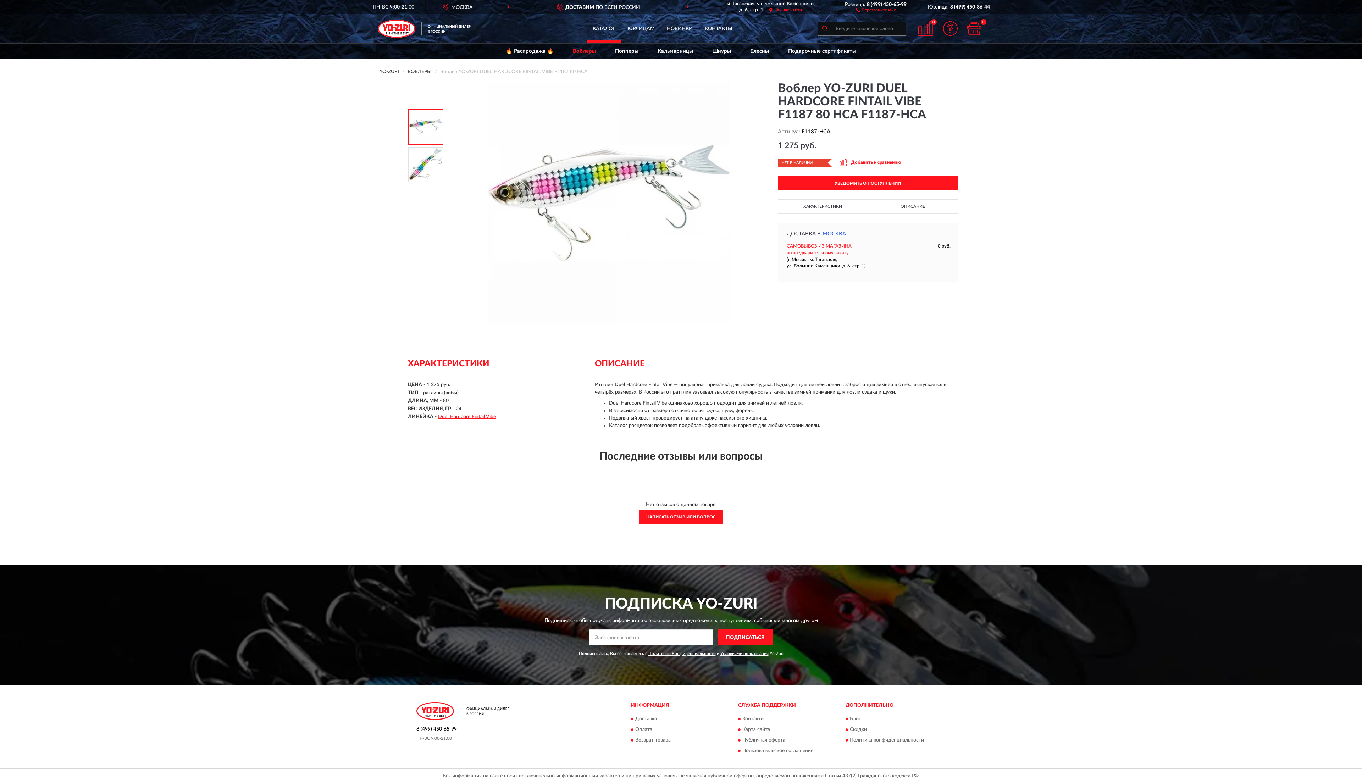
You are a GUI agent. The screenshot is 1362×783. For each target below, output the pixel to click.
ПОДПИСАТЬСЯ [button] (745, 637)
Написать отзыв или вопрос (681, 517)
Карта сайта (756, 729)
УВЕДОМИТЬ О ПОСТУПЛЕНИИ (868, 183)
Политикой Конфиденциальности (682, 653)
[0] (974, 28)
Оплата (643, 729)
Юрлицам (641, 28)
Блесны (759, 51)
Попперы (626, 51)
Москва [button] (834, 234)
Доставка (646, 719)
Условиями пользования (744, 653)
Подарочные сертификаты (822, 51)
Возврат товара (653, 740)
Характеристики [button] (822, 206)
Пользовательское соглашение (777, 751)
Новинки (680, 28)
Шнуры (721, 51)
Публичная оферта (763, 740)
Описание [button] (913, 206)
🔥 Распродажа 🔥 (530, 51)
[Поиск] (825, 29)
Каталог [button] (604, 28)
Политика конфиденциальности (887, 740)
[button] (876, 9)
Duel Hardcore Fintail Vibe (467, 416)
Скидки (858, 729)
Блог (855, 719)
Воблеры (584, 51)
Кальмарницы (675, 51)
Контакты (718, 28)
